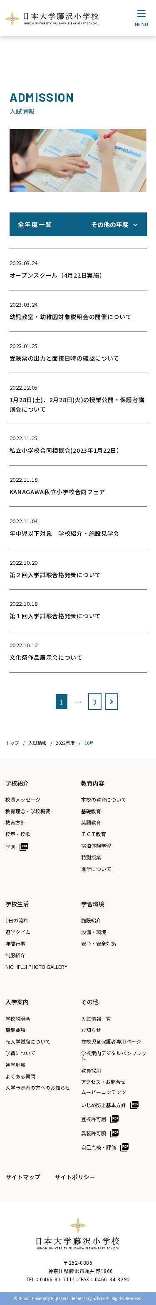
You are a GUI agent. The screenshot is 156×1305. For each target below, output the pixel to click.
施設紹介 (91, 920)
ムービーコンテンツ (103, 1092)
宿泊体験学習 (96, 846)
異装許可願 (93, 1133)
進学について (96, 869)
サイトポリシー (74, 1176)
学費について (20, 1053)
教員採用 (91, 1070)
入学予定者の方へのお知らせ (37, 1087)
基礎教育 (91, 811)
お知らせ (91, 1030)
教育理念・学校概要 (27, 811)
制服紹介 (15, 955)
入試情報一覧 (96, 1019)
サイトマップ (22, 1176)
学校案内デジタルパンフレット (113, 1056)
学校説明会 (17, 1019)
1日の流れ (16, 920)
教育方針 (15, 822)
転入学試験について (27, 1041)
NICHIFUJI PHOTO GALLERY (36, 967)
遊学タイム (17, 932)
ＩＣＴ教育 (93, 834)
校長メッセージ (22, 800)
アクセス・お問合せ (103, 1082)
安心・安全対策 (98, 943)
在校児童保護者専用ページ (111, 1041)
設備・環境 (93, 932)
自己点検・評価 (98, 1147)
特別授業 (91, 857)
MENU (142, 24)
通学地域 (15, 1065)
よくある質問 (20, 1076)
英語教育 (91, 822)
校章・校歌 (17, 834)
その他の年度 (110, 224)
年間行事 (15, 943)
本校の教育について (103, 800)
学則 (10, 846)
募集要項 (15, 1030)
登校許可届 (93, 1118)
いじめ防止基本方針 (103, 1104)
